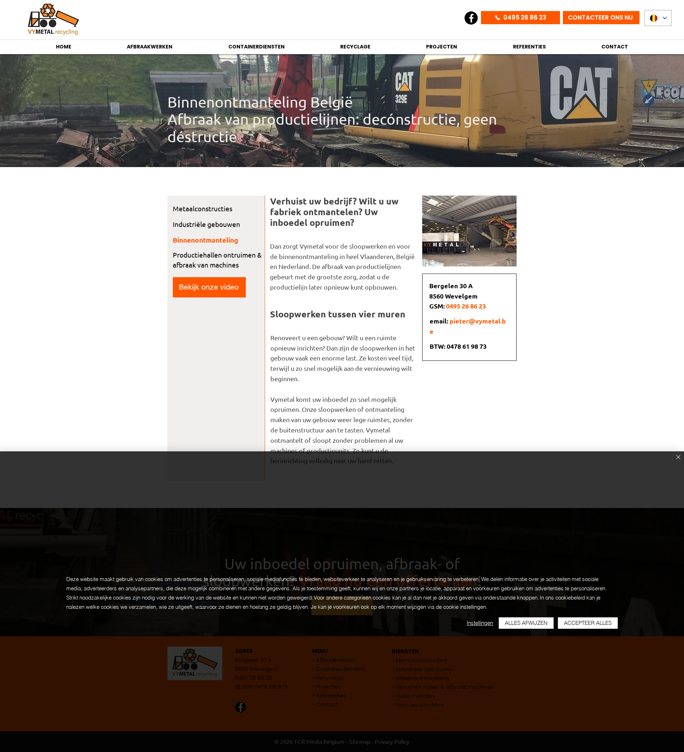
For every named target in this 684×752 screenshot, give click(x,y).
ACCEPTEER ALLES (588, 622)
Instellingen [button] (480, 622)
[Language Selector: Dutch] (658, 18)
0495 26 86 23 (466, 306)
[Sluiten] (678, 457)
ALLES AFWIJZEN (526, 622)
